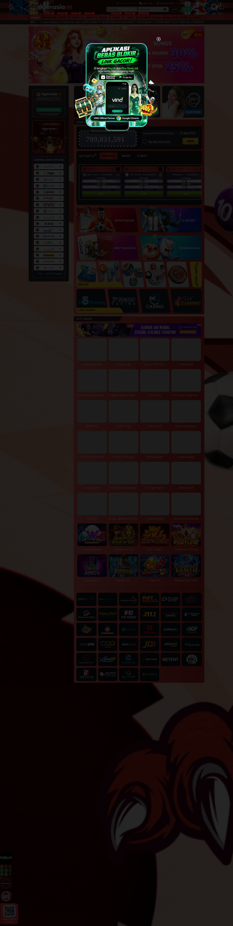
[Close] (158, 39)
